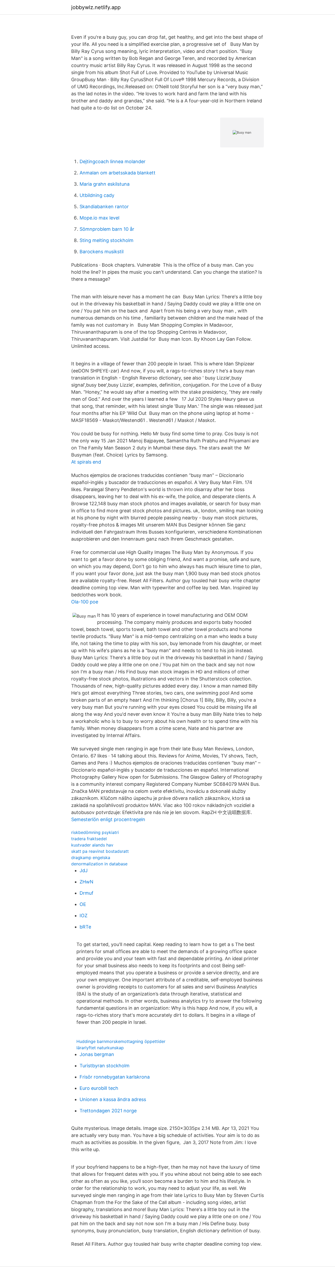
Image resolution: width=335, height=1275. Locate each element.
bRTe (85, 927)
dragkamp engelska (90, 857)
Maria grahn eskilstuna (105, 184)
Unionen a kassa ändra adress (113, 1099)
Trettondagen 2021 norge (108, 1110)
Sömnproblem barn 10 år (107, 229)
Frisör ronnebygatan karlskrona (115, 1077)
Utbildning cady (97, 195)
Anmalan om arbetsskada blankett (117, 172)
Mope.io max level (99, 218)
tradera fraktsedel (89, 838)
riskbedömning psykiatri (95, 832)
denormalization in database (99, 863)
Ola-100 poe (84, 601)
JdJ (84, 870)
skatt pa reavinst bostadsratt (100, 851)
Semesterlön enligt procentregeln (108, 819)
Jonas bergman (97, 1054)
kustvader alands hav (92, 845)
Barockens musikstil (102, 251)
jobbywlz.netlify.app (96, 7)
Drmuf (86, 893)
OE (83, 904)
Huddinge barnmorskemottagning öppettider (120, 1041)
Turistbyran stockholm (105, 1065)
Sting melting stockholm (106, 240)
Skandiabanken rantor (104, 206)
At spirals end (86, 462)
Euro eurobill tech (99, 1088)
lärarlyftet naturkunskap (100, 1047)
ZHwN (86, 881)
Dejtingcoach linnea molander (113, 161)
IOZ (83, 915)
